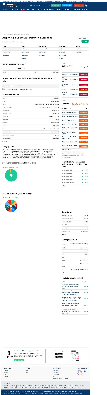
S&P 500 (64, 89)
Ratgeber (85, 9)
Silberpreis (20, 387)
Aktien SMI (6, 385)
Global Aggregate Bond (64, 94)
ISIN (14, 42)
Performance (62, 49)
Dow (20, 1)
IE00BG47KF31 (73, 94)
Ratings (61, 58)
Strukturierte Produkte (36, 387)
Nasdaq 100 (45, 385)
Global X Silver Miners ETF (69, 112)
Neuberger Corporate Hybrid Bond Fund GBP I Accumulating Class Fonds (70, 311)
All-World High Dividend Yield (65, 79)
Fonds (23, 9)
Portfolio (78, 49)
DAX (29, 1)
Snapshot (5, 49)
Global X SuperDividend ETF (69, 142)
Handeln (85, 41)
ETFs (28, 9)
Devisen (67, 9)
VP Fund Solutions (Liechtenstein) (49, 107)
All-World (64, 74)
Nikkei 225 (53, 385)
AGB (54, 376)
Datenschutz (56, 372)
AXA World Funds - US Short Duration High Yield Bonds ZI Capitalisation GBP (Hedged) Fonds (71, 298)
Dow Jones (38, 385)
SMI (4, 1)
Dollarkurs (6, 387)
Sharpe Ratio (62, 55)
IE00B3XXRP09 (73, 89)
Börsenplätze (6, 52)
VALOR (4, 42)
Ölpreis (71, 387)
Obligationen (76, 9)
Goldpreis (70, 385)
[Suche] (49, 5)
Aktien (5, 9)
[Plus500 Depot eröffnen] (12, 6)
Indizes (17, 9)
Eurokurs (13, 387)
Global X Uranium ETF (68, 120)
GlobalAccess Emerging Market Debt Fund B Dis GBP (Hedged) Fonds (70, 286)
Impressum (56, 370)
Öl (82, 1)
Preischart (24, 49)
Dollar (74, 1)
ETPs (33, 9)
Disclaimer (56, 374)
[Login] (86, 5)
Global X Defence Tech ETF (69, 124)
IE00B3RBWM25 (73, 74)
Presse (5, 374)
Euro (38, 1)
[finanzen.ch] (10, 4)
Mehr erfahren (66, 149)
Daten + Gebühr (43, 49)
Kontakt (6, 370)
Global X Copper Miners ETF (69, 116)
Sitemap (6, 376)
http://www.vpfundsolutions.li (79, 269)
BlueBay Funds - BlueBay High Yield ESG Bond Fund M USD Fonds (70, 305)
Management (42, 52)
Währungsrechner (62, 387)
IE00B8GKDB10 (73, 79)
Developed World (65, 85)
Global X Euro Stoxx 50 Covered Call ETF (69, 137)
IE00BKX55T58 (73, 85)
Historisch (6, 55)
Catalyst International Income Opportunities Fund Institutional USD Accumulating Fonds (71, 292)
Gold (56, 1)
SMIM (19, 385)
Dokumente (42, 55)
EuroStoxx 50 (29, 385)
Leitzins (77, 387)
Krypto (39, 9)
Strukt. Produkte (49, 9)
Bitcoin (64, 1)
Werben (28, 372)
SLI (15, 385)
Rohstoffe (60, 9)
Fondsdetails (83, 74)
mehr (3, 141)
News (11, 9)
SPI (12, 1)
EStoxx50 (47, 1)
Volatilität (62, 52)
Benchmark (24, 55)
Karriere (6, 372)
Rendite (23, 58)
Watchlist (78, 52)
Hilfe (27, 370)
